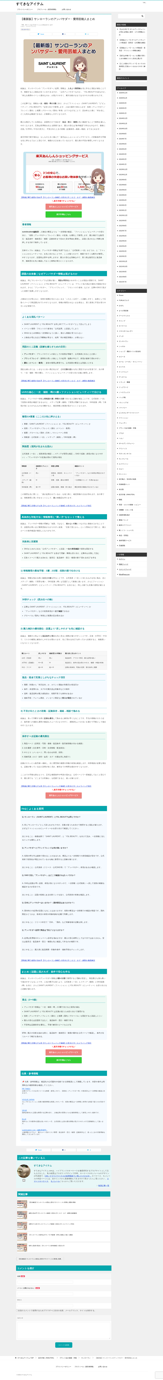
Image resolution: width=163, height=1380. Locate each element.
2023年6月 (123, 190)
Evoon (121, 295)
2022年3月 (123, 251)
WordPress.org (124, 574)
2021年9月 (123, 272)
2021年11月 (123, 261)
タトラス (122, 367)
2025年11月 (123, 98)
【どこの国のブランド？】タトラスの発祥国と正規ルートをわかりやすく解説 (132, 66)
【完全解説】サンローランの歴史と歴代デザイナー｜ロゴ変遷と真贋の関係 (52, 1202)
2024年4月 (123, 149)
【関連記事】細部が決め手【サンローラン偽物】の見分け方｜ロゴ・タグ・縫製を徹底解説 (58, 197)
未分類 (121, 489)
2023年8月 (123, 185)
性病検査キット (124, 484)
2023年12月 (123, 169)
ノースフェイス (124, 392)
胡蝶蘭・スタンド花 (126, 510)
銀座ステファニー (125, 525)
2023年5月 (123, 195)
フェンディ (123, 423)
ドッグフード (123, 387)
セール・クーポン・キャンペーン (130, 362)
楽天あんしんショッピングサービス (63, 207)
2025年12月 (123, 93)
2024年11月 (123, 123)
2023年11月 (123, 174)
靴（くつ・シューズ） (127, 530)
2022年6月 (123, 236)
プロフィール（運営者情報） (47, 9)
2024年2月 (123, 159)
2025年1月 (123, 113)
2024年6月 (123, 144)
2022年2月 (123, 256)
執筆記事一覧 (103, 1186)
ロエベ (121, 469)
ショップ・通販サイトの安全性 (130, 351)
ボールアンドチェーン (127, 443)
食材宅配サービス (125, 540)
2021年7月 (123, 282)
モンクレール (123, 459)
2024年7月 (123, 139)
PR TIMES (26, 1089)
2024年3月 (123, 154)
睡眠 (120, 499)
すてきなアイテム (30, 4)
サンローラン (25, 29)
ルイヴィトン (123, 464)
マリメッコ (123, 448)
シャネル (122, 346)
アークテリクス (124, 316)
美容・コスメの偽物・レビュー (130, 505)
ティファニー (123, 372)
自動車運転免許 (124, 515)
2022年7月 (123, 231)
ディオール (123, 377)
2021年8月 (123, 277)
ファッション (123, 418)
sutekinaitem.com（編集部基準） (35, 1130)
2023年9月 (123, 180)
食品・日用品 (123, 535)
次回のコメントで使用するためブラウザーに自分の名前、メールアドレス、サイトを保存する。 (57, 1310)
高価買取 (122, 545)
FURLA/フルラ (124, 300)
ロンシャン (123, 474)
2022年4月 (123, 246)
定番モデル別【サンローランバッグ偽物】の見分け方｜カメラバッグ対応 (51, 1224)
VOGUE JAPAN (28, 1100)
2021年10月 (123, 266)
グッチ (121, 336)
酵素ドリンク (123, 520)
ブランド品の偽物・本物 (127, 428)
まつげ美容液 (123, 311)
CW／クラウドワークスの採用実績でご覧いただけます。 (68, 1176)
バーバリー (123, 408)
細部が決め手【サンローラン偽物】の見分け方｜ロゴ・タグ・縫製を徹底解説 (53, 1213)
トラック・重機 (124, 382)
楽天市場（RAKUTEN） (127, 494)
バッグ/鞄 (122, 397)
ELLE (24, 1119)
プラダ (121, 433)
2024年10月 (123, 128)
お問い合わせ (66, 9)
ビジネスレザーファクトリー (129, 413)
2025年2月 (123, 108)
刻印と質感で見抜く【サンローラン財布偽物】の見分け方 (47, 1245)
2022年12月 (123, 215)
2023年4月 (123, 200)
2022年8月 (123, 226)
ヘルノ (121, 438)
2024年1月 (123, 164)
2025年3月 (123, 103)
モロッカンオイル (125, 453)
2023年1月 (123, 210)
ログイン (122, 559)
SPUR (24, 1110)
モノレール (55, 1181)
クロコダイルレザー (126, 331)
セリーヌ (122, 357)
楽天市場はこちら (63, 214)
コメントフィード (125, 569)
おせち (121, 305)
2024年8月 (123, 134)
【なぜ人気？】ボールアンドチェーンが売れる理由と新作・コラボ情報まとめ (132, 32)
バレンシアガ (123, 402)
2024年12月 (123, 118)
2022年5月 (123, 241)
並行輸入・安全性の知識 (127, 479)
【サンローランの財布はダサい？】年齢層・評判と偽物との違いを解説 (51, 1235)
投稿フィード (123, 564)
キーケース (123, 326)
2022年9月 (123, 220)
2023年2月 (123, 205)
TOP (26, 1358)
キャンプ (122, 321)
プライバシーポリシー (25, 9)
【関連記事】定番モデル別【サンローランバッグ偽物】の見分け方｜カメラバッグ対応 (56, 506)
